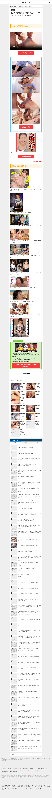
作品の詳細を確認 (26, 156)
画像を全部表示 (26, 127)
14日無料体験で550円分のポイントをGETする (26, 365)
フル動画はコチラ (26, 53)
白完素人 (12, 10)
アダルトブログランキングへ (16, 754)
